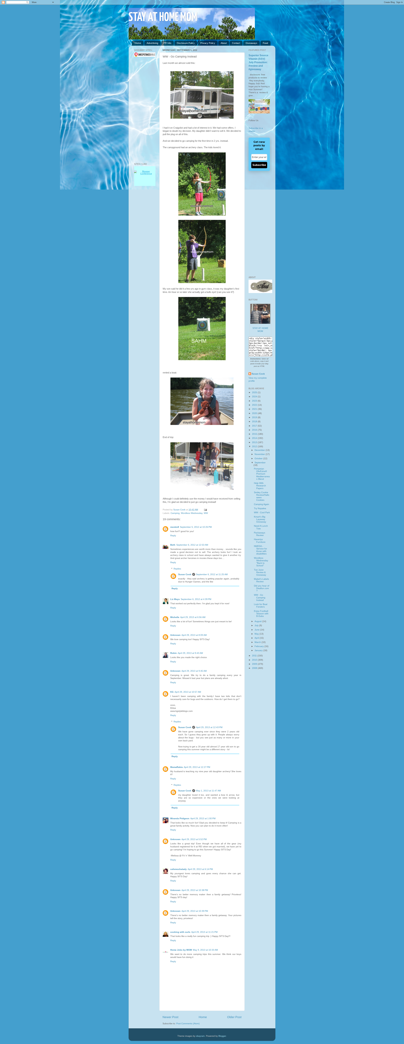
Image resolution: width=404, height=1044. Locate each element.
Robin (173, 653)
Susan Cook (179, 509)
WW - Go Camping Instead (259, 597)
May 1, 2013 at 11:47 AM (208, 791)
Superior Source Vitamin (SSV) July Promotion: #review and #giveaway (258, 62)
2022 (255, 405)
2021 (255, 409)
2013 (255, 442)
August (258, 621)
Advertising (152, 43)
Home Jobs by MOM (181, 950)
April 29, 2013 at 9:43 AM (190, 653)
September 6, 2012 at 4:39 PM (196, 599)
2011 (254, 655)
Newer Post (170, 1017)
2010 (255, 660)
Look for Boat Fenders (260, 605)
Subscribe (259, 164)
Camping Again (261, 504)
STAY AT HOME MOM (163, 18)
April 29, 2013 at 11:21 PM (204, 932)
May (257, 634)
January (259, 650)
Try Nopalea (260, 508)
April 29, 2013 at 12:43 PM (209, 727)
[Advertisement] (143, 109)
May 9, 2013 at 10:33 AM (205, 950)
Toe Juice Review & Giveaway (260, 572)
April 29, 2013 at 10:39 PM (194, 911)
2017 (255, 426)
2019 (255, 417)
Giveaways (251, 43)
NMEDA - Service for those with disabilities (260, 550)
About (224, 43)
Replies (177, 569)
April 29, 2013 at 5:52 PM (194, 839)
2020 (255, 413)
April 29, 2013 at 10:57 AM (188, 692)
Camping (175, 513)
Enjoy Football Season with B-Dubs (261, 613)
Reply (173, 535)
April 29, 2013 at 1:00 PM (203, 818)
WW (206, 513)
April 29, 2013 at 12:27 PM (197, 767)
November (260, 454)
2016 (255, 430)
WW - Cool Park (262, 512)
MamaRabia (176, 767)
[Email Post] (205, 509)
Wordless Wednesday (191, 513)
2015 (255, 434)
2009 (255, 664)
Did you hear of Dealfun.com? (261, 588)
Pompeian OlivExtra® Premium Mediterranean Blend (262, 474)
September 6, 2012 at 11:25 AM (212, 574)
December (260, 450)
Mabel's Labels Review (261, 580)
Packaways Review (259, 534)
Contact (236, 43)
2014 (255, 438)
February (259, 646)
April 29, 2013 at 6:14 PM (200, 869)
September (260, 462)
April (257, 638)
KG (172, 692)
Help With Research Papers (260, 485)
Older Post (234, 1017)
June (257, 630)
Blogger (222, 1036)
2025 (255, 392)
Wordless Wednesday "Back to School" (261, 562)
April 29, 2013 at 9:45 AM (194, 671)
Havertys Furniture (259, 540)
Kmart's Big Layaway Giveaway (260, 519)
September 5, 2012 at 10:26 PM (196, 527)
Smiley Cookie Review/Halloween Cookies (261, 496)
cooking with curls (180, 932)
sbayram (200, 1036)
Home (138, 43)
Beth (172, 545)
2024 (255, 396)
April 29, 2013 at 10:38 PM (194, 890)
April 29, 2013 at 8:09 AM (194, 635)
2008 (255, 668)
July (257, 625)
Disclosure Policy (186, 43)
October (259, 458)
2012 (255, 446)
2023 (255, 401)
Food (265, 43)
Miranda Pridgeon (179, 818)
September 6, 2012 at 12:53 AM (192, 545)
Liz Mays (175, 599)
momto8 (174, 527)
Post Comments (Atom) (188, 1023)
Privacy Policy (207, 43)
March (258, 642)
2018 (255, 421)
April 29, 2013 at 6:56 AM (192, 617)
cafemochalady (178, 869)
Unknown (175, 635)
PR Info (167, 43)
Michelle (174, 617)
